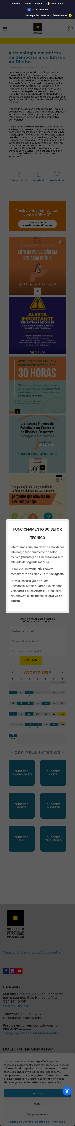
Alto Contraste (55, 3)
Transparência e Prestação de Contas (47, 15)
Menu (28, 3)
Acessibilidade (37, 9)
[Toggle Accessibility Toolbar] (67, 1091)
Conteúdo (15, 3)
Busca (38, 3)
